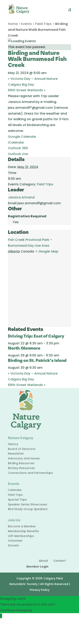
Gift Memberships (21, 536)
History (13, 444)
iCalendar (16, 142)
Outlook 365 (18, 148)
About (43, 561)
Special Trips (17, 500)
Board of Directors (21, 449)
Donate (13, 545)
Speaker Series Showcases (27, 504)
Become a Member (22, 526)
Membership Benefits (23, 531)
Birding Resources (21, 463)
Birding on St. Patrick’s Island (37, 360)
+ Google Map (46, 251)
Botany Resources (21, 468)
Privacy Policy (39, 590)
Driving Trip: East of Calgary (36, 336)
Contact (59, 561)
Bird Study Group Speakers (28, 509)
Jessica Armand (21, 197)
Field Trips (43, 24)
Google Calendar (22, 136)
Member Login (37, 567)
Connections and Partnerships (30, 473)
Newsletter (16, 454)
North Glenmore (24, 348)
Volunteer (15, 541)
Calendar (15, 490)
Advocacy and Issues (24, 458)
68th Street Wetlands (26, 90)
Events (26, 24)
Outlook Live (18, 154)
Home (13, 24)
